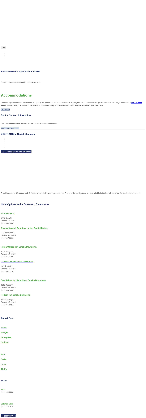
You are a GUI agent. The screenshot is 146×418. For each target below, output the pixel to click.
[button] (5, 109)
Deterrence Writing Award (16, 60)
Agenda (8, 54)
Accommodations (12, 58)
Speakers (9, 56)
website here (136, 102)
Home (7, 52)
